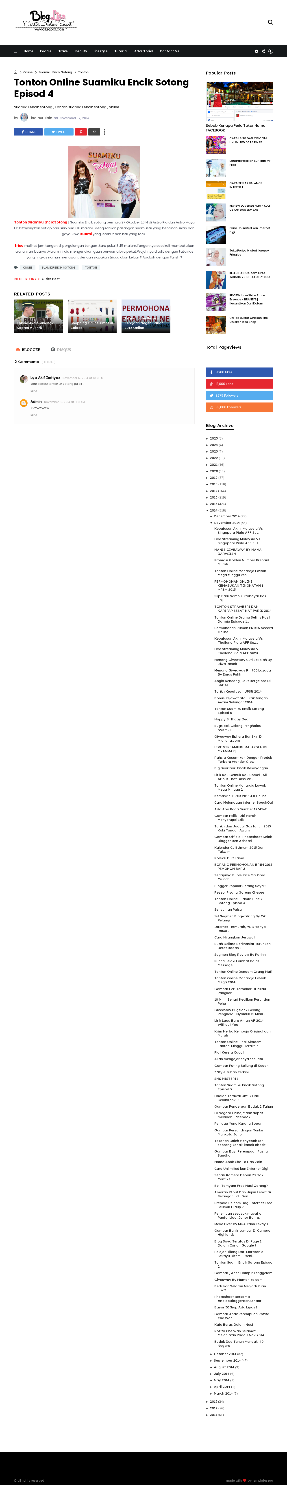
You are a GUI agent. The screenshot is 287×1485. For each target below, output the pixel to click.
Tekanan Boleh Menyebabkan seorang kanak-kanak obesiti (240, 1143)
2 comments (27, 361)
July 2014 (222, 1373)
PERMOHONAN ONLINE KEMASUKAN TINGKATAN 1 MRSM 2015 (238, 585)
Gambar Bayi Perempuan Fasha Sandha (241, 1153)
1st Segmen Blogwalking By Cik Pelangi (240, 918)
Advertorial (143, 51)
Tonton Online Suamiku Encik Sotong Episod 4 (238, 901)
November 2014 (227, 523)
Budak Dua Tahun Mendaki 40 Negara (238, 1343)
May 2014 (222, 1380)
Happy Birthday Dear (232, 719)
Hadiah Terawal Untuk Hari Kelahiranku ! (236, 1098)
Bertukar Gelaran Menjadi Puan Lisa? (240, 1288)
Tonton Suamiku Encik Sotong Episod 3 (239, 1087)
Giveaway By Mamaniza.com (238, 1279)
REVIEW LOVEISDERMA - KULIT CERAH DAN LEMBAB (250, 207)
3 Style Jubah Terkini (231, 1072)
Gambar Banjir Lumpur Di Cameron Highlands (243, 1232)
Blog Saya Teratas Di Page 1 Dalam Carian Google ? (237, 1243)
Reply (33, 391)
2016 (214, 497)
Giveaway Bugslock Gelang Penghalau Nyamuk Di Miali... (239, 1012)
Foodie (46, 51)
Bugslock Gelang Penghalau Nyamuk (237, 728)
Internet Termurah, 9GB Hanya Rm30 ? (240, 929)
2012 (214, 1408)
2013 (214, 1401)
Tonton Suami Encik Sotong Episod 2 (243, 1264)
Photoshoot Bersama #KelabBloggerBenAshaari (238, 1299)
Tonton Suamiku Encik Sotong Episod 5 (239, 710)
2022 (214, 458)
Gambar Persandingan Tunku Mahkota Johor (238, 1132)
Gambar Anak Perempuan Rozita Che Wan (241, 1316)
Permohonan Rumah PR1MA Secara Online (243, 630)
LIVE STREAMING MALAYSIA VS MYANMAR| (240, 749)
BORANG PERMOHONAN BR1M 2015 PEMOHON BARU (243, 866)
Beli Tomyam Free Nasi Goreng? (241, 1185)
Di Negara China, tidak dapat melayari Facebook (238, 1115)
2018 (214, 484)
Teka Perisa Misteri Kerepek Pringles (249, 252)
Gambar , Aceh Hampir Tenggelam (243, 1273)
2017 (214, 491)
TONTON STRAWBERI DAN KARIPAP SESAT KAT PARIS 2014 (243, 608)
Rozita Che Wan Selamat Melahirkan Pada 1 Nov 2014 (239, 1333)
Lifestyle (101, 51)
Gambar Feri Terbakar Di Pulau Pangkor (240, 991)
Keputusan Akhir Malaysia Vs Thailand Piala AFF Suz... (238, 640)
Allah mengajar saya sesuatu (238, 1059)
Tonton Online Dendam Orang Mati (243, 971)
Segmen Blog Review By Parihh (240, 954)
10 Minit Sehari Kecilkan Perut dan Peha (242, 1001)
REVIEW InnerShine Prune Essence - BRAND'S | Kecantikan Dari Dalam (247, 299)
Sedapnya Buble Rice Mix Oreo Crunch (239, 877)
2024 (214, 445)
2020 (214, 471)
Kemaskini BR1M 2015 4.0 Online (240, 796)
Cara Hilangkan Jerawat (234, 937)
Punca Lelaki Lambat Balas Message (236, 963)
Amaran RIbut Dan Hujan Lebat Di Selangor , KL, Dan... (242, 1194)
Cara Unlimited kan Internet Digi (249, 230)
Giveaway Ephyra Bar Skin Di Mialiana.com (238, 738)
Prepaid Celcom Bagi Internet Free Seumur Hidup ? (243, 1205)
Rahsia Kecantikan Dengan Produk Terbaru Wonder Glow (243, 759)
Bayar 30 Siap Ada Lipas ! (235, 1307)
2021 (214, 464)
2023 (214, 451)
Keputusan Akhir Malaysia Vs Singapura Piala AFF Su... (238, 530)
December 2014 (227, 516)
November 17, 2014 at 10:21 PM (83, 378)
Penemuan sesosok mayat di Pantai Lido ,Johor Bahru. (238, 1215)
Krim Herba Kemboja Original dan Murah (242, 1033)
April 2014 (222, 1386)
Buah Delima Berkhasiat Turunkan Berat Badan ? (242, 946)
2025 (214, 438)
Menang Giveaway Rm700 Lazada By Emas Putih (242, 672)
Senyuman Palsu (228, 909)
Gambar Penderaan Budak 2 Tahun (243, 1106)
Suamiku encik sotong (55, 72)
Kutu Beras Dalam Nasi (233, 1324)
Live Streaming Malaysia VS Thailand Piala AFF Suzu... (237, 651)
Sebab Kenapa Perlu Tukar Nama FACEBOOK (235, 128)
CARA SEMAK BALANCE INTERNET (245, 185)
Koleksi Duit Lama (229, 858)
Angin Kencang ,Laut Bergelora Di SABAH (242, 683)
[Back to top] (276, 1474)
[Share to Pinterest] (81, 132)
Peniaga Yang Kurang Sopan (238, 1123)
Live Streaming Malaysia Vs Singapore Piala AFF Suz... (237, 541)
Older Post (51, 279)
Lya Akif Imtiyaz (45, 377)
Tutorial (121, 51)
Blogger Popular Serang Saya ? (240, 886)
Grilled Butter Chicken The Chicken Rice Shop (248, 320)
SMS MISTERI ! (226, 1078)
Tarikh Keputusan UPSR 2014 (238, 691)
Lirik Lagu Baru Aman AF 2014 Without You (239, 1022)
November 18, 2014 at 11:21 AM (64, 402)
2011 (214, 1415)
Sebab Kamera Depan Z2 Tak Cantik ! (238, 1177)
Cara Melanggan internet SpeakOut (243, 802)
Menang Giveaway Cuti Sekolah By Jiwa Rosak (243, 662)
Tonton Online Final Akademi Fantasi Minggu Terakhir (238, 1044)
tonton (83, 72)
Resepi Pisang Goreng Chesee (239, 892)
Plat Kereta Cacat (229, 1052)
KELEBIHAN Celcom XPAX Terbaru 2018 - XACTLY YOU (249, 275)
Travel (63, 51)
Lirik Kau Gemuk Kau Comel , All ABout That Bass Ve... (240, 777)
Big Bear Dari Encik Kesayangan (241, 768)
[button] (270, 51)
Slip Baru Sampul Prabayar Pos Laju (240, 598)
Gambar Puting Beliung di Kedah (241, 1065)
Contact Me (170, 51)
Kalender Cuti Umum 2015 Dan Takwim (239, 849)
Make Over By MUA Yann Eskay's (241, 1224)
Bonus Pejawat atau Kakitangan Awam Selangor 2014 (241, 700)
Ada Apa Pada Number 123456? (240, 809)
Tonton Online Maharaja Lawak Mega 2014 (240, 980)
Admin (36, 401)
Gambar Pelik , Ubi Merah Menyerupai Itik (235, 818)
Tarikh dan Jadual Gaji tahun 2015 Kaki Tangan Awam (242, 828)
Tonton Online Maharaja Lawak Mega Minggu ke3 (240, 573)
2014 (214, 510)
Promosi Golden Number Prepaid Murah (241, 562)
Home (28, 51)
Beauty (81, 51)
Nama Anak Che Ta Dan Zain (238, 1162)
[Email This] (94, 132)
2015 (214, 504)
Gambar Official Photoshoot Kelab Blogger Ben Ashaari (243, 839)
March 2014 (224, 1393)
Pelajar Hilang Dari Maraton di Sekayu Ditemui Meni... (239, 1254)
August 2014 (224, 1367)
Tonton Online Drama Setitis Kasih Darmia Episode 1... (242, 619)
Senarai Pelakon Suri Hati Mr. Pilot (250, 163)
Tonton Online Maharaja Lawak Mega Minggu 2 (240, 787)
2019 (214, 477)
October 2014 (225, 1354)
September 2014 (228, 1360)
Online (28, 72)
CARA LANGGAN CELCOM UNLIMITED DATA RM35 (248, 140)
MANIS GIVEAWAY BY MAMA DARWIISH (238, 551)
